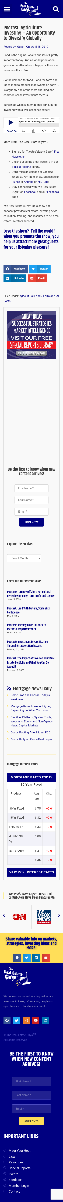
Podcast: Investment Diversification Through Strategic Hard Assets (27, 643)
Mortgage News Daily (32, 689)
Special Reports (21, 166)
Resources (16, 1162)
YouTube (42, 181)
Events (13, 1174)
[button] (7, 9)
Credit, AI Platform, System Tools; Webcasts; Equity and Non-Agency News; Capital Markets (32, 721)
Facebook (30, 192)
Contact (14, 1191)
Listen (13, 1156)
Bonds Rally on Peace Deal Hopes (31, 739)
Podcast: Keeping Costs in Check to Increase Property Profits (26, 627)
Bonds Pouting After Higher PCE (30, 732)
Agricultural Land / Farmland (37, 296)
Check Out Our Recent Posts (24, 581)
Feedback (53, 192)
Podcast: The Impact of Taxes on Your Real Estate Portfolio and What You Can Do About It (30, 662)
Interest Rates (40, 872)
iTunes (16, 181)
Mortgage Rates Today (31, 777)
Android (28, 181)
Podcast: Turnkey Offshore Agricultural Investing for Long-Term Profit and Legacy (31, 594)
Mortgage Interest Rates (22, 764)
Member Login (19, 1186)
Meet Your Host (19, 1150)
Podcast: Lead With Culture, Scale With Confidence (28, 610)
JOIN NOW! (31, 522)
